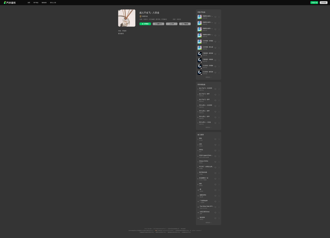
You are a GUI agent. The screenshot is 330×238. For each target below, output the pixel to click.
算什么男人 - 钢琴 (204, 111)
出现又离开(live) (205, 211)
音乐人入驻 (53, 2)
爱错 (200, 138)
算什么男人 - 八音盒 (205, 122)
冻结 (200, 144)
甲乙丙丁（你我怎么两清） (206, 166)
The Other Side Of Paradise (207, 206)
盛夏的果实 (203, 195)
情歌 (200, 183)
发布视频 (323, 2)
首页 (29, 2)
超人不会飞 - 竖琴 (204, 99)
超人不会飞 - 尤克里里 (205, 88)
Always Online (203, 161)
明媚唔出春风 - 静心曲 (208, 22)
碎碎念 (201, 149)
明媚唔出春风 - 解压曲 (208, 28)
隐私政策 (44, 2)
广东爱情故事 (204, 200)
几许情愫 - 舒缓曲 (208, 41)
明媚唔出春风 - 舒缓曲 (208, 16)
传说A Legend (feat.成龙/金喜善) (206, 155)
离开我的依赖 (203, 172)
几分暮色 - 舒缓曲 (208, 65)
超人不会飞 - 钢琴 (204, 94)
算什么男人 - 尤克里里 (205, 105)
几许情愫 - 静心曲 (208, 47)
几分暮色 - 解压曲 (208, 72)
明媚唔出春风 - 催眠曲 (208, 34)
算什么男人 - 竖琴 (204, 116)
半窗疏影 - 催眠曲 (208, 59)
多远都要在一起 (203, 178)
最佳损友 (202, 217)
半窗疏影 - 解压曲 (208, 53)
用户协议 (36, 2)
